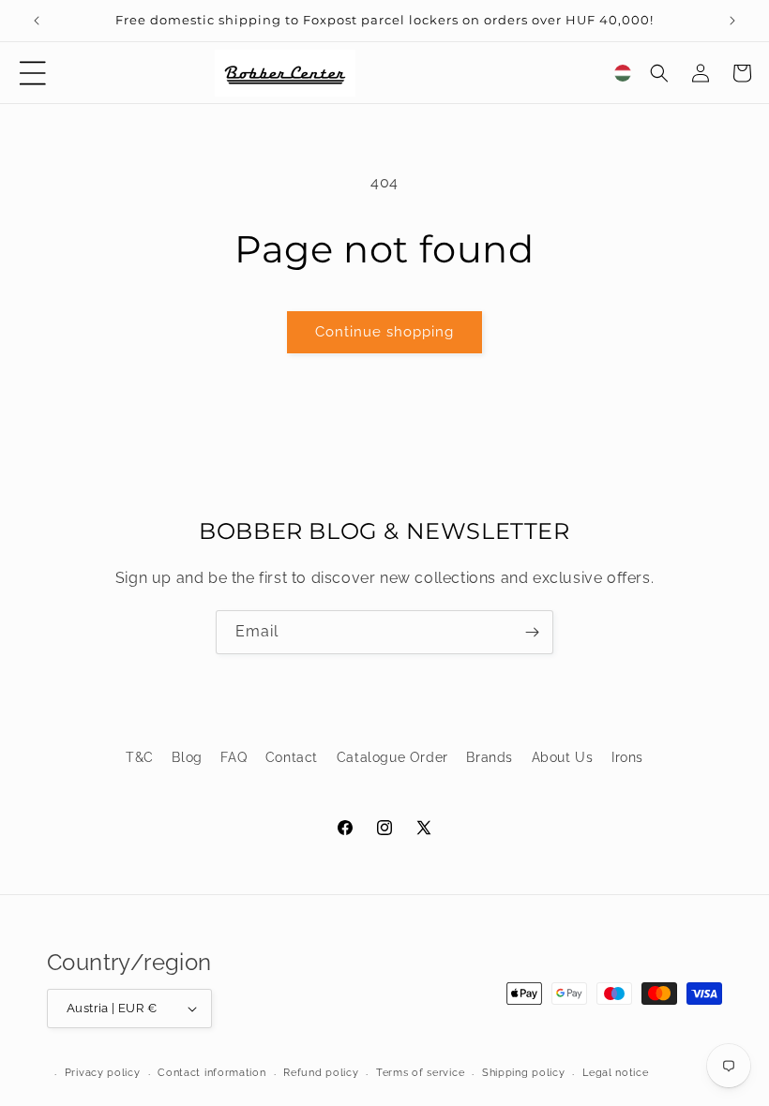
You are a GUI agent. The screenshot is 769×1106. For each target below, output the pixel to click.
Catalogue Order (392, 757)
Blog (187, 757)
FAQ (233, 757)
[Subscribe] (531, 632)
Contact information (211, 1073)
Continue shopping (384, 331)
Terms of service (420, 1073)
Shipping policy (523, 1073)
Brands (489, 757)
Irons (627, 757)
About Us (563, 757)
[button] (32, 73)
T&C (140, 757)
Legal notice (615, 1073)
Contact (291, 757)
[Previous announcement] (36, 20)
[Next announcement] (732, 20)
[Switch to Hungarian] (622, 73)
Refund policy (320, 1073)
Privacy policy (103, 1073)
